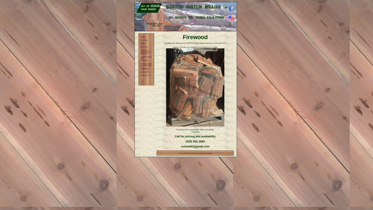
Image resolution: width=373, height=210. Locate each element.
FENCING (143, 40)
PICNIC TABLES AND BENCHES (146, 64)
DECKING (144, 46)
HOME (142, 37)
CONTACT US (145, 75)
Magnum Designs (206, 153)
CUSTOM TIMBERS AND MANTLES (145, 51)
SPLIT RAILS (145, 72)
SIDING (143, 43)
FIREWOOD (144, 68)
